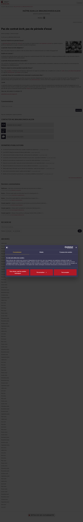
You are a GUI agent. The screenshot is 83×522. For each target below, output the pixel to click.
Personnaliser (40, 272)
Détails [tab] (42, 252)
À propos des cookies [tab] (66, 252)
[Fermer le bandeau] (76, 247)
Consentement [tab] (17, 252)
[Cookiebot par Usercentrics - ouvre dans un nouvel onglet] (66, 247)
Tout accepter (65, 272)
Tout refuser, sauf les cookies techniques (18, 272)
